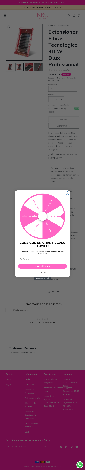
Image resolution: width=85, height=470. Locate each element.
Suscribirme (42, 266)
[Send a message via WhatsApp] (80, 465)
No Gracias (42, 272)
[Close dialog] (67, 193)
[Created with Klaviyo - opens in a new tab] (42, 278)
